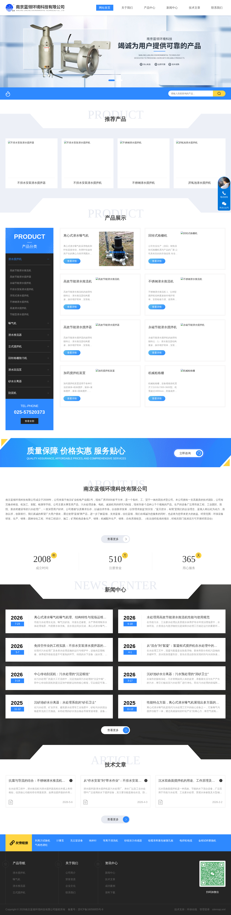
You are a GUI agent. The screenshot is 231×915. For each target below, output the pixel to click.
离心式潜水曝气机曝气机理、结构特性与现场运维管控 (70, 617)
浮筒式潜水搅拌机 (19, 295)
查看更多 (113, 539)
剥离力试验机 (42, 840)
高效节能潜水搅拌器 (20, 276)
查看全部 (29, 421)
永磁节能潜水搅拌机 (20, 283)
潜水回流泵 (15, 369)
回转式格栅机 (157, 235)
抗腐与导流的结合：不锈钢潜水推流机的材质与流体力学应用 (38, 780)
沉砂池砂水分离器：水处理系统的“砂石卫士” (65, 702)
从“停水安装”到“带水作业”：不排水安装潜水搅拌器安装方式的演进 (113, 780)
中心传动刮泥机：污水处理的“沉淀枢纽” (62, 674)
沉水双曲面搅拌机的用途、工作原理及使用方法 (188, 780)
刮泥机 (12, 392)
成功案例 (110, 886)
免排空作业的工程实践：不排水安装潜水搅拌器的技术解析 (70, 645)
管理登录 (205, 909)
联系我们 (217, 7)
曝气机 (12, 323)
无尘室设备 (76, 840)
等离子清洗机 (110, 840)
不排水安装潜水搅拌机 (87, 182)
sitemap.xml (219, 909)
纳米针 (93, 840)
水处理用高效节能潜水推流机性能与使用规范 (178, 617)
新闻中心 (172, 7)
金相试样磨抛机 (207, 840)
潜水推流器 (15, 334)
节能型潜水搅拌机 (19, 314)
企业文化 (71, 886)
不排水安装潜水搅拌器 (31, 182)
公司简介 (71, 872)
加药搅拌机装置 (74, 373)
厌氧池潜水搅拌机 (199, 182)
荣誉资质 (71, 879)
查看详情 (72, 261)
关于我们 (127, 7)
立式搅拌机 (15, 346)
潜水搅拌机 (15, 259)
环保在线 (192, 909)
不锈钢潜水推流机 (160, 281)
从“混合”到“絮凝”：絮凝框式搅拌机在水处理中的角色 (183, 645)
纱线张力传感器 (133, 840)
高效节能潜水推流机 (20, 270)
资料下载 (110, 892)
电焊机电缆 (186, 840)
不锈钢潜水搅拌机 (143, 182)
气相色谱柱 (41, 845)
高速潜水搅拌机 (18, 308)
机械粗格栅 (156, 373)
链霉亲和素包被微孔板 (160, 840)
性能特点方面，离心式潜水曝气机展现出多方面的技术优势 (183, 702)
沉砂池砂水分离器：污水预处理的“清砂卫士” (178, 674)
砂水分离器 (15, 381)
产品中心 (149, 7)
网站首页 (104, 7)
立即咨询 (185, 453)
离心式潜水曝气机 (76, 235)
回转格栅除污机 (17, 358)
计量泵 (60, 840)
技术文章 (194, 7)
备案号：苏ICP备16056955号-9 (85, 909)
